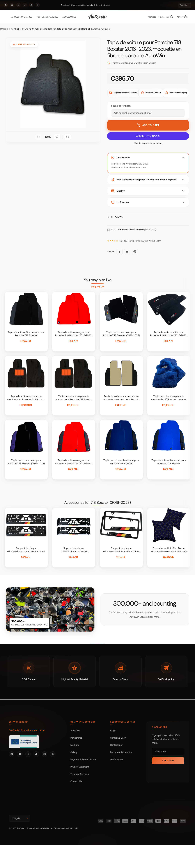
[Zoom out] (38, 137)
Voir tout (97, 287)
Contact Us (76, 781)
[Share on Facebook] (120, 252)
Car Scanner (116, 745)
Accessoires (69, 17)
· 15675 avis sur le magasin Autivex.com (140, 241)
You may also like (97, 279)
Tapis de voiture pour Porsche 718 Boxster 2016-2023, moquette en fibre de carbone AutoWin (60, 29)
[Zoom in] (57, 137)
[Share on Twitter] (127, 252)
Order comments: (121, 106)
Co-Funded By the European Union (26, 730)
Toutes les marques (47, 17)
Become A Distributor (121, 752)
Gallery (73, 752)
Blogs (113, 730)
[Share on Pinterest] (135, 252)
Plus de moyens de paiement (148, 143)
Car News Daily (118, 737)
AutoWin (20, 828)
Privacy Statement (79, 766)
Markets (74, 745)
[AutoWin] (97, 17)
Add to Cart (151, 125)
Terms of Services (79, 774)
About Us (75, 730)
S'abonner (168, 760)
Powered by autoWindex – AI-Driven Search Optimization (53, 828)
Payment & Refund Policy (83, 759)
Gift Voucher (116, 759)
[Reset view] (67, 137)
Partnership (76, 737)
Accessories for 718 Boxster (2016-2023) (97, 502)
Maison (4, 29)
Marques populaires (21, 17)
